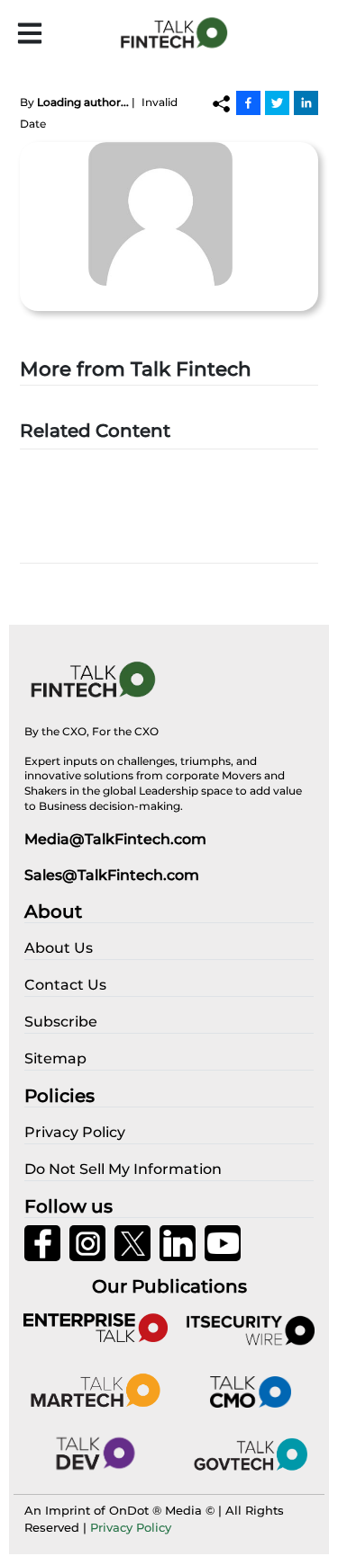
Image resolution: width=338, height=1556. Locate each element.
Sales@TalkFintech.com (111, 875)
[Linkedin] (306, 102)
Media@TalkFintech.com (115, 839)
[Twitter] (277, 102)
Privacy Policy (130, 1527)
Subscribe (60, 1021)
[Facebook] (248, 102)
